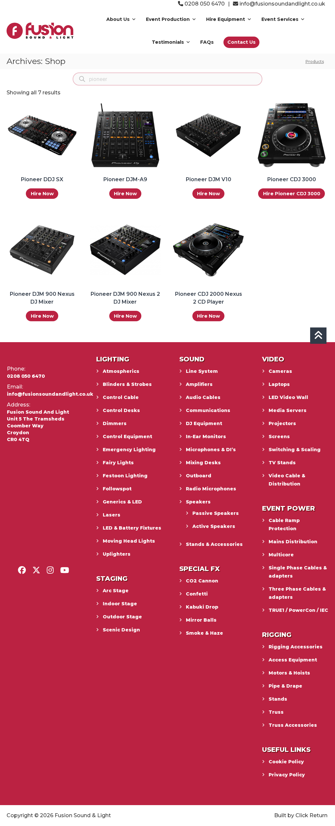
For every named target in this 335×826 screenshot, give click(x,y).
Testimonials (168, 42)
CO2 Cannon (202, 581)
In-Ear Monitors (206, 436)
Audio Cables (203, 397)
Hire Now (42, 194)
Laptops (279, 384)
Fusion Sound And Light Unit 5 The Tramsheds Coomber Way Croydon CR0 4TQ (38, 425)
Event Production (168, 19)
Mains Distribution (293, 542)
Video (273, 359)
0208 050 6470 (204, 4)
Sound (191, 359)
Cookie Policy (286, 762)
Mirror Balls (201, 620)
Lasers (111, 515)
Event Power (288, 508)
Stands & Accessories (214, 544)
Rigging (276, 635)
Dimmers (115, 423)
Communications (208, 410)
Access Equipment (293, 660)
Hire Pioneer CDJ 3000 (291, 194)
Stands (278, 699)
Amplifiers (199, 384)
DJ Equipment (204, 423)
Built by (284, 815)
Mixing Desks (203, 463)
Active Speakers (213, 526)
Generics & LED (122, 502)
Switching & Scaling (295, 450)
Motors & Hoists (289, 673)
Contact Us (241, 42)
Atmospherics (121, 371)
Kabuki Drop (202, 607)
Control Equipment (127, 436)
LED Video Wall (288, 397)
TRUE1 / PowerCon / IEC (298, 610)
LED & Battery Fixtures (132, 528)
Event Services (279, 19)
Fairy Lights (118, 463)
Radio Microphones (211, 489)
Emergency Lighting (129, 450)
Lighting (112, 359)
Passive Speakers (215, 513)
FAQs (207, 42)
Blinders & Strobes (127, 384)
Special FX (199, 569)
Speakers (198, 502)
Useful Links (286, 750)
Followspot (117, 489)
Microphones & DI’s (211, 450)
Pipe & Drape (285, 686)
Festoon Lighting (125, 476)
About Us (118, 19)
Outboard (198, 476)
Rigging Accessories (296, 647)
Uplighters (117, 554)
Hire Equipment (225, 19)
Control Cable (121, 397)
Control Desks (121, 410)
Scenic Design (121, 630)
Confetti (197, 594)
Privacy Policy (287, 775)
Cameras (280, 371)
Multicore (281, 555)
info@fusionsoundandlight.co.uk (282, 4)
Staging (112, 578)
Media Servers (288, 410)
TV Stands (282, 463)
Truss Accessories (293, 725)
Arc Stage (116, 591)
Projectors (282, 423)
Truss (276, 712)
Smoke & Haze (204, 633)
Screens (279, 436)
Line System (202, 371)
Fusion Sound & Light (83, 815)
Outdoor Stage (122, 617)
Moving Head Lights (129, 541)
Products (315, 61)
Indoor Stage (120, 604)
